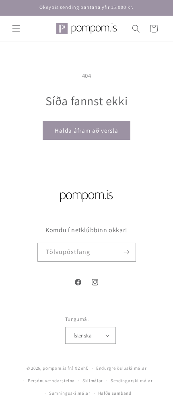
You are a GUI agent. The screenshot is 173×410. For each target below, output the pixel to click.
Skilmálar (92, 380)
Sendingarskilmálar (132, 380)
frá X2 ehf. (78, 368)
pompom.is (54, 368)
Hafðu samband (115, 393)
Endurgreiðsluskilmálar (121, 368)
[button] (16, 28)
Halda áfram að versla (86, 130)
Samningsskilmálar (70, 393)
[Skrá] (127, 252)
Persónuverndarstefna (51, 380)
